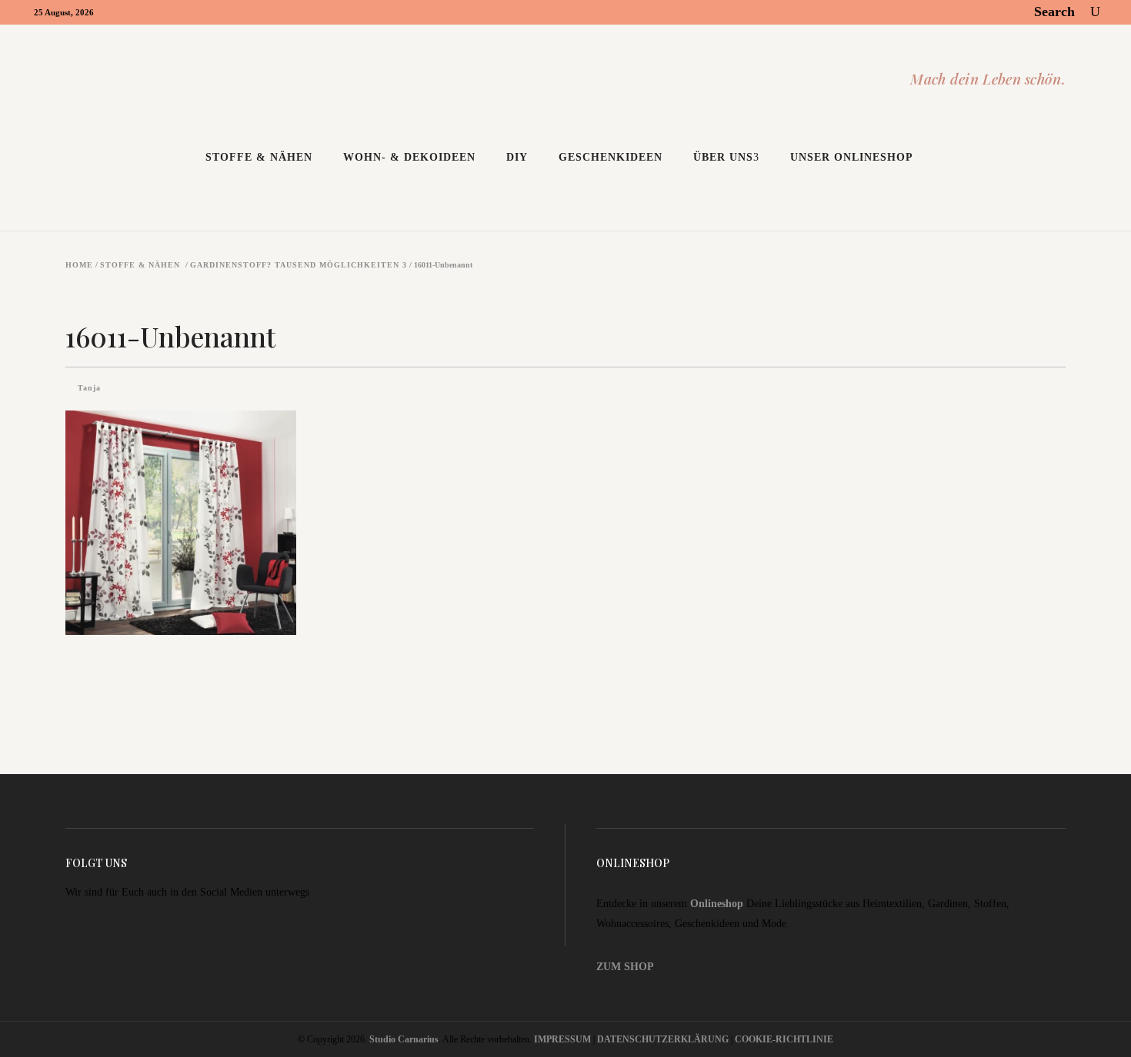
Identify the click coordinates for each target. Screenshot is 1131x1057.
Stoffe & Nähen (140, 265)
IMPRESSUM (562, 1039)
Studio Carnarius (404, 1039)
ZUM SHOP (625, 966)
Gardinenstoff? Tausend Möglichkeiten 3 (298, 265)
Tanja (89, 388)
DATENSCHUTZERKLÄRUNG (663, 1039)
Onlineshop (716, 903)
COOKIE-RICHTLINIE (784, 1039)
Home (79, 265)
